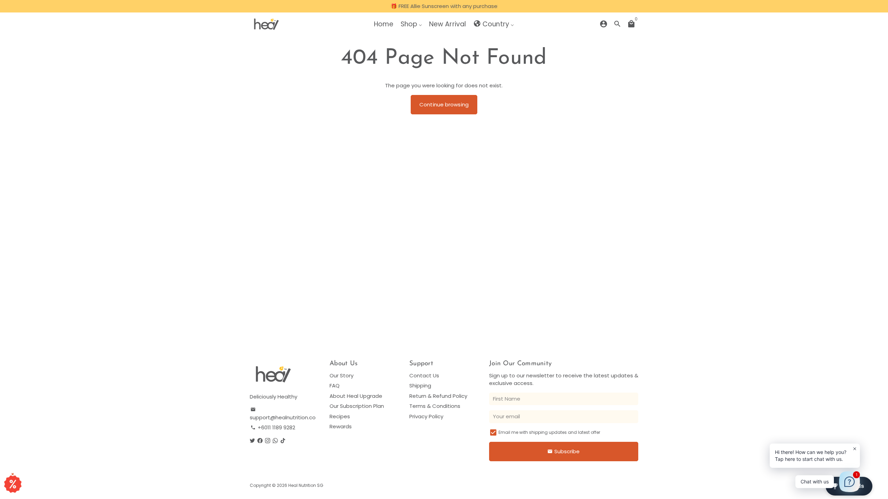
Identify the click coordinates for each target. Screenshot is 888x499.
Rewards (341, 426)
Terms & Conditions (434, 406)
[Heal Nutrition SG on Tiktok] (282, 440)
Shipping (420, 385)
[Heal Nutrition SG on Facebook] (260, 440)
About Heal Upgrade (356, 396)
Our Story (341, 375)
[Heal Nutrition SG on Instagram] (267, 440)
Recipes (340, 416)
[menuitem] (383, 24)
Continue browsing (444, 104)
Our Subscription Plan (357, 406)
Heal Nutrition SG (305, 485)
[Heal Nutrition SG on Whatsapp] (275, 440)
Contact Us (424, 375)
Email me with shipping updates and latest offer (549, 432)
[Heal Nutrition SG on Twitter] (252, 440)
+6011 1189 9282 (272, 427)
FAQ (335, 385)
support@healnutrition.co (283, 414)
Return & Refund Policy (438, 396)
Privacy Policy (426, 416)
